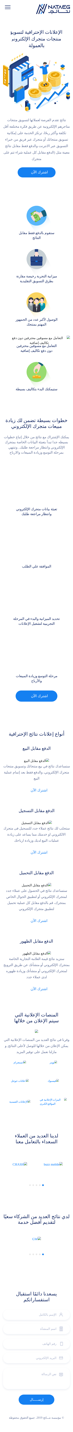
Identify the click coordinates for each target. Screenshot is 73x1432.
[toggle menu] (7, 7)
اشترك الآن (39, 172)
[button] (43, 1185)
